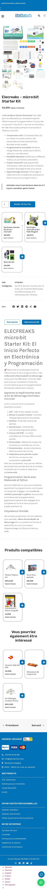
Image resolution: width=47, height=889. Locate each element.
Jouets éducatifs (9, 788)
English (8, 873)
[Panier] (44, 15)
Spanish (8, 867)
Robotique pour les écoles (13, 784)
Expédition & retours (11, 843)
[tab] (12, 322)
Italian (7, 879)
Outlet (4, 792)
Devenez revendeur (10, 810)
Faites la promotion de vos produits (17, 818)
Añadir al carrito (22, 204)
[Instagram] (15, 863)
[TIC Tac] (31, 863)
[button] (13, 8)
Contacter (6, 834)
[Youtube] (27, 863)
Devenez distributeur (11, 814)
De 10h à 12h (20, 286)
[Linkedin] (23, 863)
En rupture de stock (22, 222)
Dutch (7, 882)
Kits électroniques (23, 292)
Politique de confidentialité (14, 838)
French (8, 876)
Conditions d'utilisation (12, 847)
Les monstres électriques (31, 289)
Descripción (12, 322)
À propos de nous (9, 830)
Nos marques (31, 294)
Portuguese (10, 884)
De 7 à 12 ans (31, 286)
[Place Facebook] (19, 863)
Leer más (43, 662)
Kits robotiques (9, 780)
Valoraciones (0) (31, 322)
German (8, 870)
